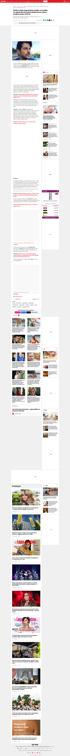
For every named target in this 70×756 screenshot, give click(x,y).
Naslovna (14, 6)
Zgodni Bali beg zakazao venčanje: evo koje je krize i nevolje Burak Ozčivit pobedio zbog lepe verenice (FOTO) (26, 195)
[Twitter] (30, 753)
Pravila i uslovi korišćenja (29, 750)
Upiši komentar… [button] (18, 413)
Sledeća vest (35, 299)
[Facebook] (28, 753)
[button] (38, 20)
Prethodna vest (18, 299)
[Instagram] (35, 753)
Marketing (20, 750)
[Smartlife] (38, 748)
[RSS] (42, 753)
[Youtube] (37, 753)
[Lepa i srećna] (3, 1)
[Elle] (29, 748)
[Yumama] (47, 748)
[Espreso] (26, 748)
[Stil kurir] (31, 748)
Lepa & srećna (19, 296)
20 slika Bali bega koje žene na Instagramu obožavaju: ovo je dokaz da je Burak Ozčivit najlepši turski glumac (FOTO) (25, 96)
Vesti (22, 6)
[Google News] (40, 753)
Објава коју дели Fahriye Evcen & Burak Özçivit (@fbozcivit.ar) (23, 242)
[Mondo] (22, 748)
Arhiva (50, 750)
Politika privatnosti (46, 750)
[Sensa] (42, 748)
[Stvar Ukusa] (51, 748)
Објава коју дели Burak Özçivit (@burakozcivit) (21, 292)
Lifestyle (18, 6)
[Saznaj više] (57, 72)
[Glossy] (35, 748)
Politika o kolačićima (40, 750)
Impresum (23, 750)
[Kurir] (18, 748)
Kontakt (35, 750)
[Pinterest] (33, 753)
